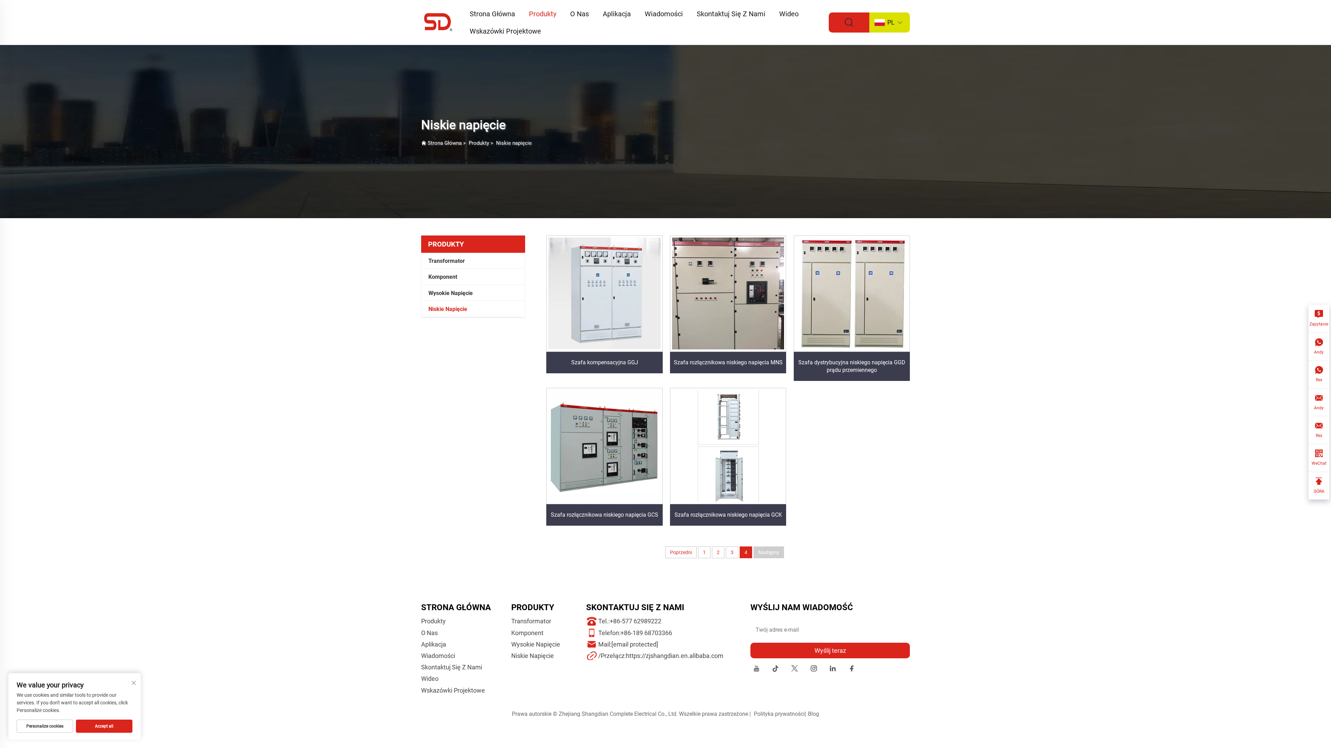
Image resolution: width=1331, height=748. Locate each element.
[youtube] (756, 670)
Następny (768, 552)
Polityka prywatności (779, 714)
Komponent (442, 277)
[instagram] (814, 670)
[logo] (438, 22)
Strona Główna (492, 14)
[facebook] (852, 670)
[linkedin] (833, 670)
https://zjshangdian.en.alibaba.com (674, 655)
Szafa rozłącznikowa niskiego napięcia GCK (728, 514)
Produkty (542, 14)
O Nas (579, 14)
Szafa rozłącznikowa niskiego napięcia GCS (604, 514)
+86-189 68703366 (646, 632)
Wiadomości (664, 14)
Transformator (446, 261)
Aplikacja (617, 14)
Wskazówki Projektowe (505, 31)
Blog (813, 714)
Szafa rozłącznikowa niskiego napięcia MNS (728, 362)
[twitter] (795, 670)
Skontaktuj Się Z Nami (731, 14)
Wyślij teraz (830, 650)
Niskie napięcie (514, 143)
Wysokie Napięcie (450, 293)
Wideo (789, 14)
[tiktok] (775, 670)
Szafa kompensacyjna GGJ (604, 362)
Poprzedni (681, 552)
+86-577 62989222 (635, 621)
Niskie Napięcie (447, 309)
